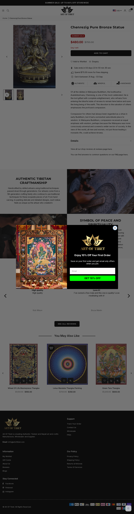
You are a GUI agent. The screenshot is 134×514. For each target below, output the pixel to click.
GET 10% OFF (92, 278)
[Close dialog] (115, 228)
